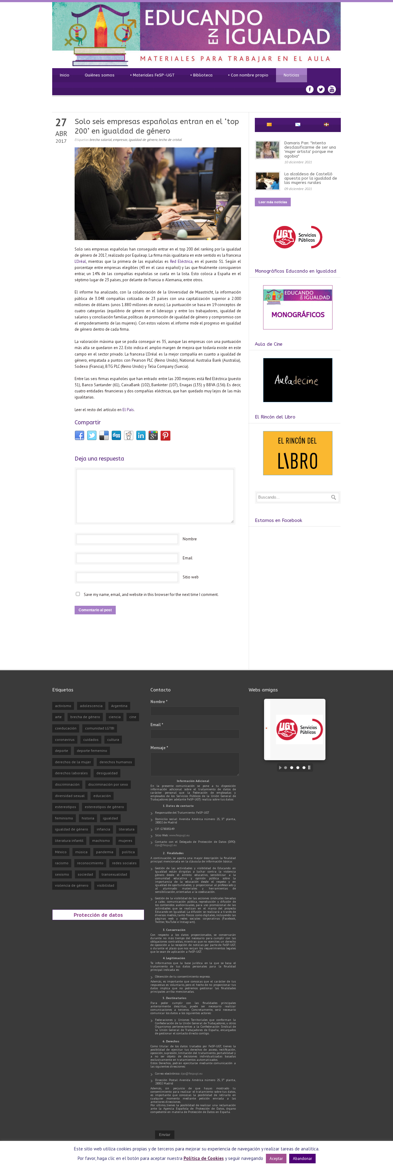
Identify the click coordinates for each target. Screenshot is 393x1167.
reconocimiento (90, 863)
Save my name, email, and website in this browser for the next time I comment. (151, 594)
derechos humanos (115, 762)
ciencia (115, 716)
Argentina (119, 705)
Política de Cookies (204, 1158)
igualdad (110, 818)
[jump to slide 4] (304, 767)
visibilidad (105, 885)
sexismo (62, 874)
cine (132, 716)
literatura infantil (69, 840)
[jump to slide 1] (285, 767)
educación (102, 795)
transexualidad (114, 874)
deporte (61, 750)
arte (58, 716)
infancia (103, 829)
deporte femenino (92, 750)
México (61, 852)
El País (128, 409)
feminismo (64, 818)
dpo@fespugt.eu (166, 845)
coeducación (65, 728)
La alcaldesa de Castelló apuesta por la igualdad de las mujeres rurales (310, 178)
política (128, 852)
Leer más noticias (273, 202)
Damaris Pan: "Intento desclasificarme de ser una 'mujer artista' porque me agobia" (310, 149)
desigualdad (107, 773)
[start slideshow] (278, 767)
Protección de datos (98, 914)
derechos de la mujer (73, 762)
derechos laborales (71, 773)
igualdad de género (143, 139)
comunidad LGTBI (99, 728)
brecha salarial (101, 139)
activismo (63, 705)
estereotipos (65, 806)
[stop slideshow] (310, 767)
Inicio (64, 75)
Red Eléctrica (181, 261)
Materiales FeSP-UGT (152, 75)
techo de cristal (170, 139)
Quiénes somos (100, 75)
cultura (113, 739)
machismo (101, 840)
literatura (126, 829)
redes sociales (124, 863)
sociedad (85, 874)
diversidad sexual (70, 795)
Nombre (190, 539)
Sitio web (191, 577)
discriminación (67, 784)
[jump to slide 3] (298, 767)
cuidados (91, 739)
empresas (120, 139)
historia (88, 818)
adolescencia (91, 705)
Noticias (291, 75)
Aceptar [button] (276, 1158)
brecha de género (85, 716)
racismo (61, 863)
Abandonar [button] (302, 1158)
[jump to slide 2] (292, 767)
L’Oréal (80, 261)
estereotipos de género (104, 806)
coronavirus (65, 739)
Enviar (164, 1135)
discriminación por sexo (108, 784)
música (81, 852)
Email (188, 558)
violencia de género (71, 885)
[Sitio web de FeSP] (297, 251)
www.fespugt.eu (179, 835)
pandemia (104, 852)
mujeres (125, 840)
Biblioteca (201, 75)
